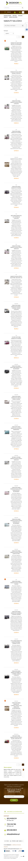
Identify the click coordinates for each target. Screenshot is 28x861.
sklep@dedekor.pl (13, 834)
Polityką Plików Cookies (12, 855)
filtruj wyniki (10, 25)
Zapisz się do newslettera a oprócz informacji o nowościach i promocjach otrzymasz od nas (14, 788)
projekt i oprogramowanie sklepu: (13, 848)
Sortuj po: (6, 30)
